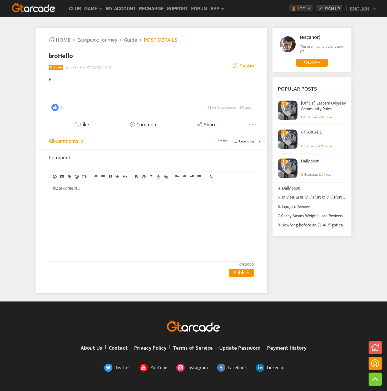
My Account (121, 8)
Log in (304, 8)
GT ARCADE (311, 132)
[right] (192, 177)
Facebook (237, 368)
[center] (184, 177)
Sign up (332, 8)
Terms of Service (193, 348)
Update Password (240, 348)
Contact (118, 348)
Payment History (286, 348)
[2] (125, 177)
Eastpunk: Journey (97, 40)
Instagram (197, 368)
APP (214, 8)
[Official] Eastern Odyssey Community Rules (323, 106)
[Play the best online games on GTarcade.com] (34, 7)
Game (90, 8)
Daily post (310, 161)
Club (75, 8)
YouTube (159, 368)
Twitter (122, 368)
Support (177, 8)
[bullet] (103, 177)
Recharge (151, 8)
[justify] (199, 177)
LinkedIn (275, 368)
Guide (130, 40)
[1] (117, 177)
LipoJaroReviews (296, 206)
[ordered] (95, 177)
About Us (91, 348)
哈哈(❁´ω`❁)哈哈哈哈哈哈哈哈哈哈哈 (316, 197)
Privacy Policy (150, 348)
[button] (158, 177)
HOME (62, 40)
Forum (199, 8)
